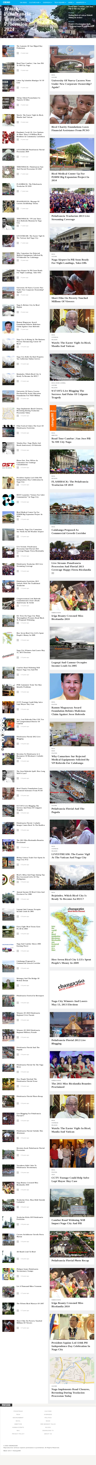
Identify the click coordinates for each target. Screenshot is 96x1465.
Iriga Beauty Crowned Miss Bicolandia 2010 (27, 1184)
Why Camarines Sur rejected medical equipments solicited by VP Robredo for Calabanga (30, 255)
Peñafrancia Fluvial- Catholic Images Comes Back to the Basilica (31, 824)
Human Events (56, 612)
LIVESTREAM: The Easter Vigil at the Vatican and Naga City (31, 237)
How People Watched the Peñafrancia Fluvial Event (27, 1080)
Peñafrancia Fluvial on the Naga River (30, 1066)
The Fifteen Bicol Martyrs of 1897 (30, 1303)
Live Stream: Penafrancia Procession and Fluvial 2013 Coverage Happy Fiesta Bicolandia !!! (30, 550)
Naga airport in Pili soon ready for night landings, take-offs (29, 272)
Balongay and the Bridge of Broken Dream (28, 979)
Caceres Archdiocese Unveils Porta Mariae (30, 1236)
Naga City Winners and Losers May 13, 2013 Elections (31, 651)
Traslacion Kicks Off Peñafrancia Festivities (30, 1218)
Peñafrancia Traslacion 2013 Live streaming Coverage (30, 565)
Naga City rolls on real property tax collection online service (30, 358)
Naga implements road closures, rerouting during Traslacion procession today (30, 411)
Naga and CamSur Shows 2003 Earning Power (29, 945)
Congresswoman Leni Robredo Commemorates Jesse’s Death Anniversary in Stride (29, 601)
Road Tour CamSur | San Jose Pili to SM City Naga (30, 64)
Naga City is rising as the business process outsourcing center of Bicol (31, 342)
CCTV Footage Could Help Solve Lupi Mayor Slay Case (30, 703)
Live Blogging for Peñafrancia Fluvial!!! (29, 1115)
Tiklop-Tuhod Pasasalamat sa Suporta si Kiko (28, 99)
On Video (23, 2)
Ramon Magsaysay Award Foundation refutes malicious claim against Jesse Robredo (28, 324)
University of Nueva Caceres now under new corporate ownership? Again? (30, 290)
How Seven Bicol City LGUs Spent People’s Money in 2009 (30, 634)
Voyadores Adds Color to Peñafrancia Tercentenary (27, 1167)
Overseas (47, 2)
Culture (54, 77)
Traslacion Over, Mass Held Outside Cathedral (31, 1201)
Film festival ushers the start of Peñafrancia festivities (30, 427)
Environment (18, 1417)
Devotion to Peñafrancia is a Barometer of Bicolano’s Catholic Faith (30, 756)
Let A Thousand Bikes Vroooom (29, 1286)
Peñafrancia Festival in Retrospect (30, 996)
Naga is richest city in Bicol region (28, 306)
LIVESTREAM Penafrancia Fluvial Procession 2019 (31, 151)
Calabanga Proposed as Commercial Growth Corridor (28, 962)
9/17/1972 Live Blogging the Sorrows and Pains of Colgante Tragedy (29, 808)
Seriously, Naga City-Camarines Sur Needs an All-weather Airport (30, 531)
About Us (48, 1434)
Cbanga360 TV (48, 1430)
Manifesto (80, 2)
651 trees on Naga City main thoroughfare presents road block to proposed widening (30, 618)
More (70, 2)
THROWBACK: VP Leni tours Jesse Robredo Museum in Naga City (29, 221)
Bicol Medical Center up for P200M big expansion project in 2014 (30, 514)
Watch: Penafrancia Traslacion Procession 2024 (17, 19)
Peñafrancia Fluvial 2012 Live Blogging (29, 738)
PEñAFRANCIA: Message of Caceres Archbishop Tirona (28, 202)
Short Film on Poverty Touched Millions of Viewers (29, 1322)
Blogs (48, 1427)
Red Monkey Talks (48, 1424)
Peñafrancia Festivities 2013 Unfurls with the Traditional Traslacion (28, 583)
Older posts (6, 1405)
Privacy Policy (18, 1434)
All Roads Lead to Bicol (26, 1252)
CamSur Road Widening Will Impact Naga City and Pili (28, 669)
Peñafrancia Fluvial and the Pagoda (28, 1048)
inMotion (54, 435)
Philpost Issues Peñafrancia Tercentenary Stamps (27, 1270)
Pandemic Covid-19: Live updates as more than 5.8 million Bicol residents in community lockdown (31, 134)
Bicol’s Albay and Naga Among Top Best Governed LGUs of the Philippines (31, 877)
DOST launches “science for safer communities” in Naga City (31, 496)
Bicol (53, 75)
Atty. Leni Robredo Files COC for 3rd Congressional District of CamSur (30, 722)
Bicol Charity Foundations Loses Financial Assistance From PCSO (30, 790)
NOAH (53, 751)
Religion (54, 339)
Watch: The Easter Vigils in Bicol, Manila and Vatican (30, 116)
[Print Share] (3, 735)
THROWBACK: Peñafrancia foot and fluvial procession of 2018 (30, 168)
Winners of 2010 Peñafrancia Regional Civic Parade (28, 1014)
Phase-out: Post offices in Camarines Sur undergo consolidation (27, 463)
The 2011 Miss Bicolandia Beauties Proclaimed (30, 841)
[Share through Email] (3, 740)
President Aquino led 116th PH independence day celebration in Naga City (30, 480)
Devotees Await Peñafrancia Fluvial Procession (31, 1149)
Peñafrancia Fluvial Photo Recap (30, 1096)
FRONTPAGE (18, 1411)
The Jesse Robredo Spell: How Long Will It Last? (31, 772)
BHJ (18, 1430)
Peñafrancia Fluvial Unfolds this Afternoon (30, 1132)
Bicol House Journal (59, 383)
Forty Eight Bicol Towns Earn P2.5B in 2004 (28, 928)
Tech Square (59, 2)
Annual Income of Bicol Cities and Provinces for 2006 (31, 893)
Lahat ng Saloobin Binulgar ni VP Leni (30, 82)
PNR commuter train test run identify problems (29, 686)
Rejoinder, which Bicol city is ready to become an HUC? (29, 375)
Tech (53, 1174)
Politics (71, 12)
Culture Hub (34, 2)
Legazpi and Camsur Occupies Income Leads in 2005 (29, 910)
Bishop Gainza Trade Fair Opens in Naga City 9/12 (31, 859)
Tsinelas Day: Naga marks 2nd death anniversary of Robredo (29, 444)
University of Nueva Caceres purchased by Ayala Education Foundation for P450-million (29, 393)
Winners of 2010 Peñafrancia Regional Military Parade (28, 1031)
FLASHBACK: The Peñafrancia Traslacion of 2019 (29, 185)
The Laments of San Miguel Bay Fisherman (29, 47)
